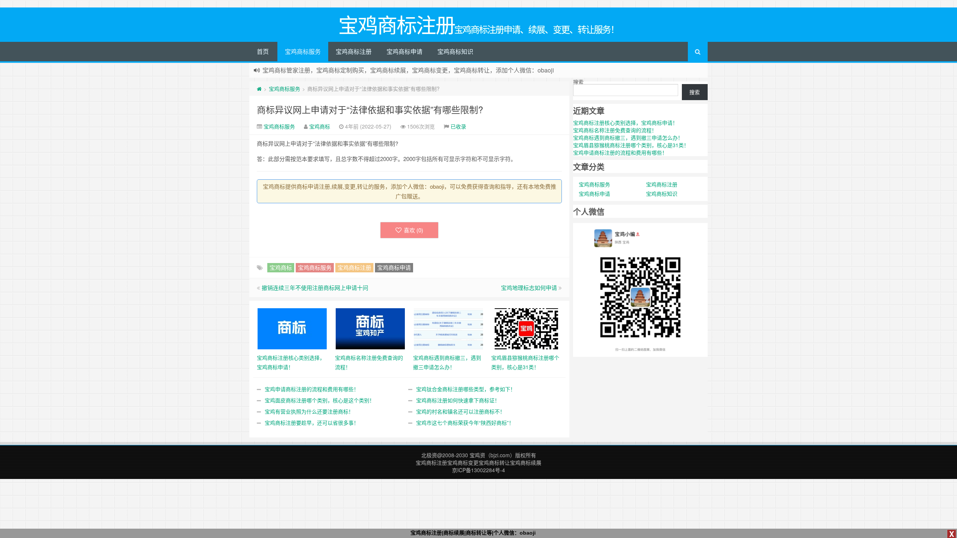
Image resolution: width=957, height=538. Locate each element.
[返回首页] (259, 88)
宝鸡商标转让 (494, 462)
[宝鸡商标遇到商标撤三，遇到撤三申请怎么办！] (448, 328)
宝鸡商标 (319, 126)
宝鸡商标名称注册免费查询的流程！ (615, 130)
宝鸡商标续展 (525, 462)
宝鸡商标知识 (455, 51)
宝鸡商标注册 (354, 51)
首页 (263, 51)
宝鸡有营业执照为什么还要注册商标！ (309, 411)
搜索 (578, 81)
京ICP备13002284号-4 (478, 470)
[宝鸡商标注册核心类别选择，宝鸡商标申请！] (292, 328)
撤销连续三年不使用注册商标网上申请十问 (315, 287)
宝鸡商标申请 (404, 51)
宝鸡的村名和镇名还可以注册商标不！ (460, 411)
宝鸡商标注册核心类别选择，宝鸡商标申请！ (625, 122)
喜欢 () (413, 230)
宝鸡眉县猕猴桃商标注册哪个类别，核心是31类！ (631, 145)
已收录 (458, 126)
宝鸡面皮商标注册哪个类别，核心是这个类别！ (320, 400)
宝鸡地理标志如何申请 (529, 287)
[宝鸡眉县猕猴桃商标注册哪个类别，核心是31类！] (526, 328)
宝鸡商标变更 (462, 462)
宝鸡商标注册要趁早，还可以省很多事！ (312, 422)
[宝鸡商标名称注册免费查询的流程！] (370, 328)
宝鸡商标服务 (303, 51)
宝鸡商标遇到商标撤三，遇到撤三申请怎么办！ (628, 137)
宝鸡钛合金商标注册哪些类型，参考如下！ (466, 389)
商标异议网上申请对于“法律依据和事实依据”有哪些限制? (370, 109)
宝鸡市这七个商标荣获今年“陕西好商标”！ (465, 422)
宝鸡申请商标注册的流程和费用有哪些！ (312, 389)
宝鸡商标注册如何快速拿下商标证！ (458, 400)
